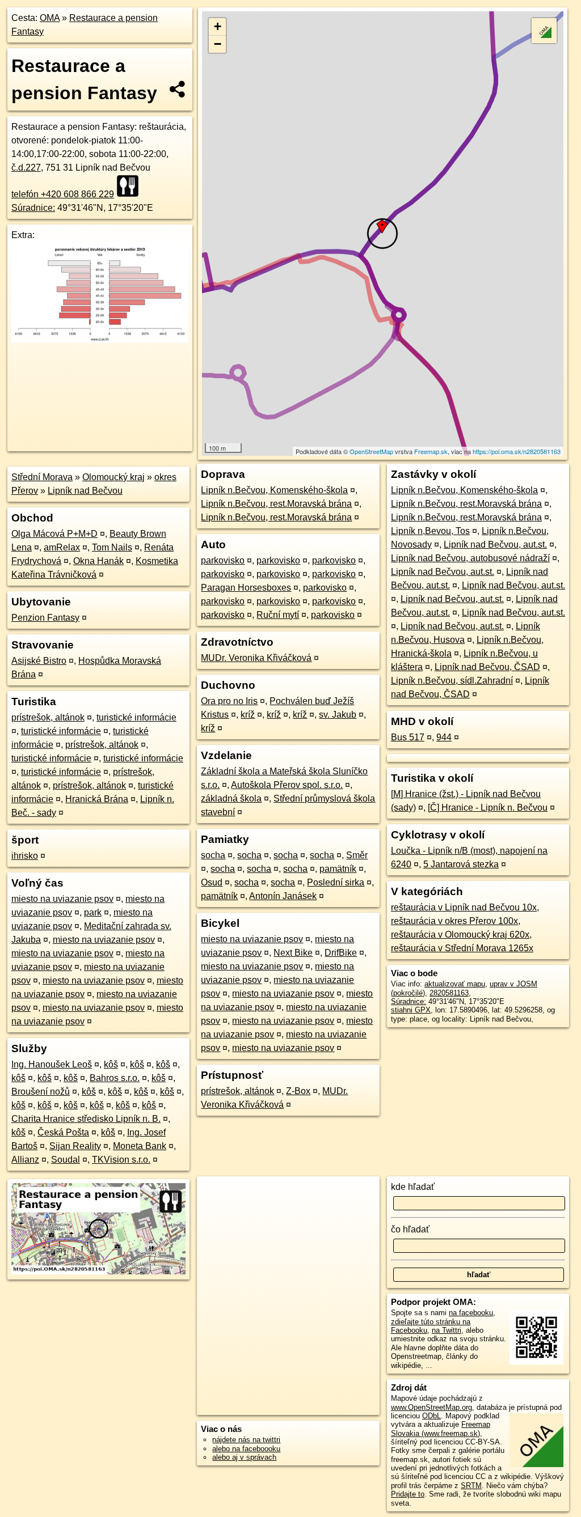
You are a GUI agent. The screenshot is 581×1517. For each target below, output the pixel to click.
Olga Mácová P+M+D (54, 534)
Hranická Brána (96, 799)
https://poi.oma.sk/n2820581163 (517, 451)
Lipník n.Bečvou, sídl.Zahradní (452, 680)
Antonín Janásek (283, 896)
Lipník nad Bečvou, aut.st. (495, 544)
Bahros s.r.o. (115, 1078)
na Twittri (446, 1330)
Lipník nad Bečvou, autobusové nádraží (470, 558)
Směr (357, 855)
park (93, 912)
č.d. (26, 167)
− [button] (217, 44)
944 (444, 737)
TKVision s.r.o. (121, 1159)
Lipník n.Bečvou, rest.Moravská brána (276, 504)
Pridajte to (407, 1494)
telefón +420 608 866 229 (62, 194)
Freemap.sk (431, 451)
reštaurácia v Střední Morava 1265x (462, 948)
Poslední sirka (335, 882)
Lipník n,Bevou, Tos (430, 531)
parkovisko (223, 560)
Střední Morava (42, 477)
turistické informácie (136, 717)
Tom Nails (112, 547)
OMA (50, 18)
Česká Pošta (63, 1132)
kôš (111, 1064)
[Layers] (544, 30)
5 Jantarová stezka (461, 864)
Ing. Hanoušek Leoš (51, 1064)
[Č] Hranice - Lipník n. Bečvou (488, 807)
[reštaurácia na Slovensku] (131, 186)
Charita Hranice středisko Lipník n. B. (86, 1119)
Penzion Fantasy (45, 617)
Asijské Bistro (38, 661)
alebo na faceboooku (246, 1448)
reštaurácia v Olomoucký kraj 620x (460, 934)
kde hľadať (413, 1187)
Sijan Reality (75, 1146)
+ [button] (217, 26)
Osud (211, 882)
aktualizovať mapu (454, 984)
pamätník (337, 869)
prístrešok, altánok (48, 717)
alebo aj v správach (244, 1457)
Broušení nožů (40, 1091)
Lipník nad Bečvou (85, 490)
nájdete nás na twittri (246, 1439)
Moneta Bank (139, 1146)
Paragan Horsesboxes (246, 587)
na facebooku (471, 1312)
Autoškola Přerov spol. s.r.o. (287, 785)
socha (213, 855)
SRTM (471, 1485)
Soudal (65, 1159)
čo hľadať (410, 1229)
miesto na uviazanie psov (62, 899)
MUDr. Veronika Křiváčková (256, 658)
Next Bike (293, 952)
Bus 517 (407, 737)
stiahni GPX (411, 1010)
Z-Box (298, 1091)
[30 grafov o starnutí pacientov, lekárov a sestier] (99, 340)
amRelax (62, 547)
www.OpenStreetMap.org (431, 1407)
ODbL (431, 1416)
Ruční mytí (277, 615)
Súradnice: (33, 208)
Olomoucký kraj (113, 477)
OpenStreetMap (371, 451)
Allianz (25, 1159)
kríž (248, 714)
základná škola (231, 798)
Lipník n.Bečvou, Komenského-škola (274, 490)
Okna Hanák (98, 561)
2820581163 (449, 993)
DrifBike (341, 952)
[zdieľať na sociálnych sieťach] (178, 89)
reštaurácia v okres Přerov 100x (454, 921)
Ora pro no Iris (229, 701)
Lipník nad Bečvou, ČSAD (487, 667)
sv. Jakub (337, 714)
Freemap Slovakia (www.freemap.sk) (440, 1428)
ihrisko (24, 856)
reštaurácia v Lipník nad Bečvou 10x (464, 907)
